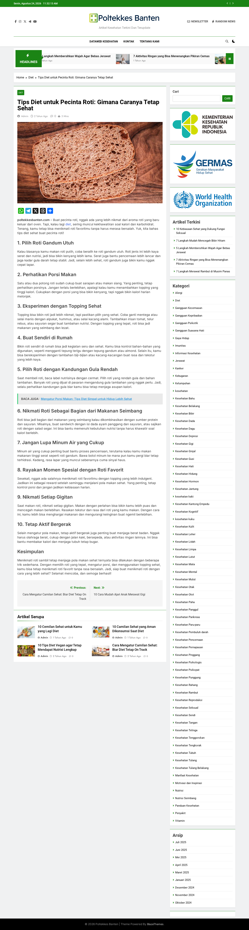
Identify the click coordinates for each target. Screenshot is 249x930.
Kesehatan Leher (185, 534)
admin (24, 116)
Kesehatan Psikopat (187, 670)
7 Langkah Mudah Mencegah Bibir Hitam (200, 240)
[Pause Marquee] (230, 58)
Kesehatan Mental (186, 572)
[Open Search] (226, 41)
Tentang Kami (149, 41)
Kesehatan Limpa (185, 549)
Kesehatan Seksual (186, 707)
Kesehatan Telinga (186, 730)
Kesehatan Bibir (184, 413)
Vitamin (180, 820)
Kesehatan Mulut (185, 579)
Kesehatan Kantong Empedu (192, 504)
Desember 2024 (184, 887)
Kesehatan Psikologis (188, 662)
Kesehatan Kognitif (186, 511)
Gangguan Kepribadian (188, 315)
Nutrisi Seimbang (185, 798)
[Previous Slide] (227, 3)
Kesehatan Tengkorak (188, 745)
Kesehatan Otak (184, 587)
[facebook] (16, 21)
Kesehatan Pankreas (187, 617)
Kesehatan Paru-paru (187, 624)
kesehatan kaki (184, 496)
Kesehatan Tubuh (185, 753)
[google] (30, 21)
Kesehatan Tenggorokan (190, 737)
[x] (25, 21)
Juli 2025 (180, 842)
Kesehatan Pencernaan (189, 639)
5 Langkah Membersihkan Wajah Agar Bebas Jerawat (49, 56)
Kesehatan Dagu (185, 428)
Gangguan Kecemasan (188, 308)
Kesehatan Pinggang (187, 655)
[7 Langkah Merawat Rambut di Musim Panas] (196, 61)
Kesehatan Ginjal (185, 451)
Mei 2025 (180, 857)
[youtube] (35, 21)
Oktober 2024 (183, 902)
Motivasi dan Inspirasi (188, 783)
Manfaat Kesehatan (187, 775)
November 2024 (184, 895)
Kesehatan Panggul (186, 609)
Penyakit (180, 813)
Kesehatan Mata (185, 564)
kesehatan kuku (184, 519)
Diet (21, 92)
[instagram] (20, 21)
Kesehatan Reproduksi (188, 700)
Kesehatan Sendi (185, 715)
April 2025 (181, 865)
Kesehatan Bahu (185, 398)
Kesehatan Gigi (184, 443)
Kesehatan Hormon (187, 481)
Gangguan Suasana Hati (189, 330)
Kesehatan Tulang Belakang (192, 768)
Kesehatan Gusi (184, 459)
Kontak (128, 41)
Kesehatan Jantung (186, 489)
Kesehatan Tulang (186, 760)
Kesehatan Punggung (188, 677)
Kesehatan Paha (185, 602)
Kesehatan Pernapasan (189, 647)
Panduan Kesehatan (187, 805)
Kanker (179, 368)
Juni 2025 (181, 850)
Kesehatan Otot (184, 594)
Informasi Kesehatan (187, 353)
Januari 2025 (183, 880)
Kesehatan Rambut (186, 692)
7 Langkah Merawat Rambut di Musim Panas (203, 271)
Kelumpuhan (182, 383)
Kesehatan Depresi (186, 436)
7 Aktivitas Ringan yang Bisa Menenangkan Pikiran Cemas (145, 56)
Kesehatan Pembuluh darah (191, 632)
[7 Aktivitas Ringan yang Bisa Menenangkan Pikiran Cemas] (97, 61)
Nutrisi (179, 790)
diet (68, 224)
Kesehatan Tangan (186, 722)
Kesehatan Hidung (186, 473)
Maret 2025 (182, 872)
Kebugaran (181, 376)
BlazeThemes (155, 924)
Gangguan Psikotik (186, 323)
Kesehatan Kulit (184, 526)
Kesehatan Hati (184, 466)
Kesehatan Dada (185, 421)
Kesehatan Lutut (185, 556)
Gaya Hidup (182, 338)
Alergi (178, 293)
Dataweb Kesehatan (104, 41)
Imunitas (180, 345)
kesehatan (181, 391)
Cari (176, 91)
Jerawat (180, 360)
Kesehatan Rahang (186, 685)
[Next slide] (232, 3)
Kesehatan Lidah (185, 541)
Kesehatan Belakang (187, 406)
